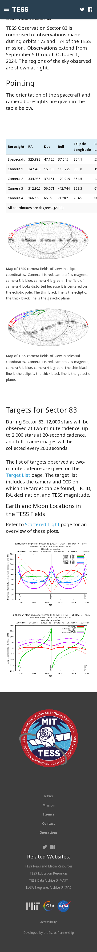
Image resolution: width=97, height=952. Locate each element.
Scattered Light (42, 524)
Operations (48, 832)
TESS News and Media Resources (48, 866)
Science (48, 814)
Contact (48, 823)
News (48, 796)
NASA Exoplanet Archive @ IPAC (48, 887)
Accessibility (48, 922)
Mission (49, 805)
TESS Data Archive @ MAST (48, 880)
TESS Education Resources (49, 873)
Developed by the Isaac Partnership (48, 933)
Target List (18, 475)
